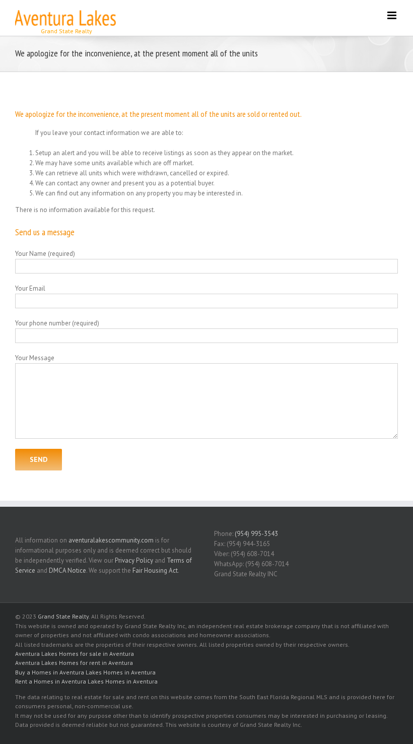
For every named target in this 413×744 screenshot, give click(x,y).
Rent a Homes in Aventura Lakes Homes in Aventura (86, 681)
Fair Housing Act (155, 570)
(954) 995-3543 (256, 533)
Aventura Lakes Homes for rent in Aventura (74, 662)
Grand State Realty (63, 616)
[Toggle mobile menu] (392, 15)
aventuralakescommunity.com (111, 540)
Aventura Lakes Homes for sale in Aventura (74, 653)
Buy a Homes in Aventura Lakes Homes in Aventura (85, 672)
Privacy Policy (134, 560)
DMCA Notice (67, 570)
